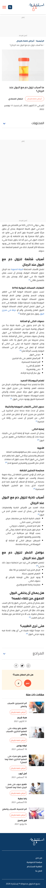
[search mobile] (10, 7)
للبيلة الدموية (17, 269)
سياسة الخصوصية (34, 862)
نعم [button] (27, 683)
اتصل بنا (38, 871)
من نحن (39, 858)
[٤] (34, 488)
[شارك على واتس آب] (28, 666)
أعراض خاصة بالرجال (34, 98)
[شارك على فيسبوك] (16, 666)
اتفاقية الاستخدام (34, 866)
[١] (29, 279)
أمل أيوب (22, 773)
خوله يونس (21, 745)
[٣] (38, 439)
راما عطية (22, 798)
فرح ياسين (22, 820)
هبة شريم (22, 717)
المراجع (38, 653)
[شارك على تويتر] (22, 666)
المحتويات (38, 123)
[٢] (19, 313)
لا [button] (18, 683)
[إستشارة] (36, 7)
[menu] (4, 7)
